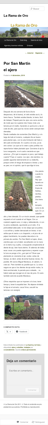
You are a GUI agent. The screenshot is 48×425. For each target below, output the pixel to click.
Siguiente (39, 53)
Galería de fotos (36, 40)
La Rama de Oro (16, 15)
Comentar (32, 390)
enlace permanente (28, 349)
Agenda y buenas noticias (13, 45)
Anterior (29, 53)
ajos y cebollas (17, 347)
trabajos (27, 347)
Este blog (23, 40)
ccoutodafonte (9, 349)
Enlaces (30, 45)
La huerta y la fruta (33, 345)
